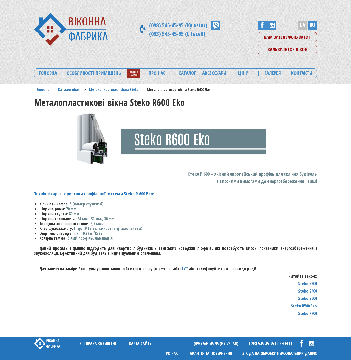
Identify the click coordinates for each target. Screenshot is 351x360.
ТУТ (185, 268)
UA (302, 25)
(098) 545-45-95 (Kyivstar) (178, 25)
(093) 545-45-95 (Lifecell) (177, 33)
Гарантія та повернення (210, 353)
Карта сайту (140, 343)
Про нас (170, 353)
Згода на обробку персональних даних (279, 353)
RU (312, 25)
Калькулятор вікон (287, 49)
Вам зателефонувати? (287, 37)
